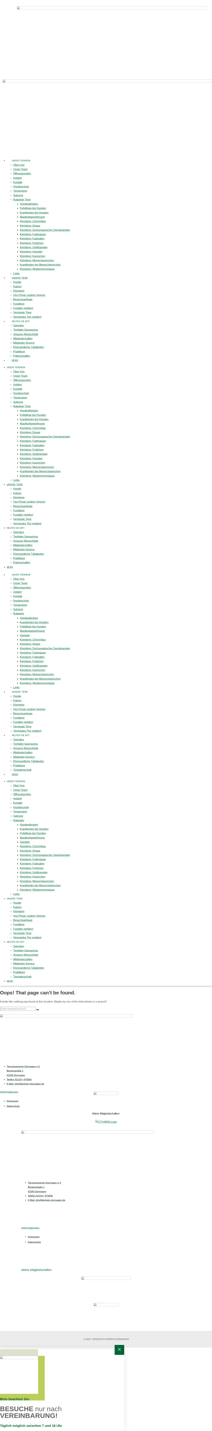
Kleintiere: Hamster (31, 251)
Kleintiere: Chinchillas (33, 221)
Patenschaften (21, 355)
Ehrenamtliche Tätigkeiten (28, 347)
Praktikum (19, 351)
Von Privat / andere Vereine (29, 295)
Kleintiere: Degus (30, 225)
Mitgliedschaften (22, 338)
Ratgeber (18, 613)
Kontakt (17, 182)
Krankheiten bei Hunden (34, 212)
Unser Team (20, 169)
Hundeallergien (29, 204)
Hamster (25, 635)
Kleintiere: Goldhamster (34, 247)
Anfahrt (17, 178)
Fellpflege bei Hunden (33, 208)
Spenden (18, 325)
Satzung (18, 195)
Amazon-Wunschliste (25, 334)
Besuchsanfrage (22, 299)
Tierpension (20, 190)
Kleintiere (19, 290)
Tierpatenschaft (22, 769)
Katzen (17, 286)
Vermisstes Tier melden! (27, 317)
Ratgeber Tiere (22, 199)
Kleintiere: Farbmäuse (33, 234)
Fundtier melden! (23, 308)
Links (16, 273)
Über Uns (19, 165)
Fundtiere (19, 303)
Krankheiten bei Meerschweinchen (40, 264)
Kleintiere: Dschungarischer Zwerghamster (45, 230)
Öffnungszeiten (22, 173)
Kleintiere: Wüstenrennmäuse (37, 269)
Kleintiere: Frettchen (32, 243)
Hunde (17, 282)
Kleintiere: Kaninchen (32, 256)
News (15, 360)
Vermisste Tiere (22, 312)
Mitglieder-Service (24, 342)
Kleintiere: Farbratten (32, 238)
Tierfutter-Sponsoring (25, 329)
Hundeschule (21, 186)
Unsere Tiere (20, 278)
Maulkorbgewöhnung (32, 217)
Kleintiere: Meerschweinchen (37, 260)
